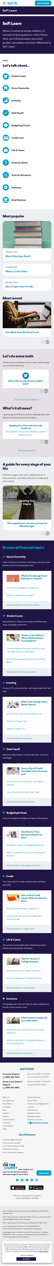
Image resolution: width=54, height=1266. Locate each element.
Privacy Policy (43, 1251)
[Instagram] (32, 1180)
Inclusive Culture (9, 1120)
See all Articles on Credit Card (20, 929)
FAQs (5, 1129)
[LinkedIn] (22, 1180)
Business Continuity (35, 1120)
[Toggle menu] (5, 3)
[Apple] (18, 1189)
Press (5, 1110)
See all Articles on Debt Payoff (20, 802)
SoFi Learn (10, 10)
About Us (6, 1097)
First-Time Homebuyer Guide (13, 1146)
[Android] (36, 1189)
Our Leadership (8, 1101)
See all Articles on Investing (19, 738)
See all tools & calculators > (27, 399)
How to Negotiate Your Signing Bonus (24, 978)
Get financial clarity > (27, 450)
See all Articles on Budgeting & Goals (23, 865)
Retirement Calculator (11, 1149)
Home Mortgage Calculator (12, 1140)
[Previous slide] (43, 342)
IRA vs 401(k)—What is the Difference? (24, 714)
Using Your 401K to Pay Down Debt (23, 792)
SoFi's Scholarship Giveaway (13, 1152)
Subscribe (44, 1173)
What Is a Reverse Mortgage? (20, 595)
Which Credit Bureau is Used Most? (23, 908)
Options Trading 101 (16, 728)
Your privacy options (40, 1123)
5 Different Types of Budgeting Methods (25, 845)
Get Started (43, 3)
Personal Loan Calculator (12, 1143)
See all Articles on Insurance (19, 1053)
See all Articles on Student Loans (21, 672)
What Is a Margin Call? (17, 721)
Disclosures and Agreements (38, 1104)
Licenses (31, 1107)
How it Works (7, 1104)
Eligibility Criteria (34, 1113)
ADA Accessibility (34, 1116)
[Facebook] (17, 1180)
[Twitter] (27, 1180)
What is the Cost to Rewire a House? (23, 970)
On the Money (8, 1126)
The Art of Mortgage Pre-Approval (23, 588)
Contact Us (7, 1123)
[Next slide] (47, 342)
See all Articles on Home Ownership (23, 605)
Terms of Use (32, 1101)
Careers (6, 1116)
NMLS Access (33, 1110)
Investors (6, 1113)
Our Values (7, 1107)
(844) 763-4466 (12, 1087)
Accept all (26, 1259)
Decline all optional (26, 1255)
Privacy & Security (34, 1097)
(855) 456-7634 (12, 1077)
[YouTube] (36, 1180)
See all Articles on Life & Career (21, 988)
